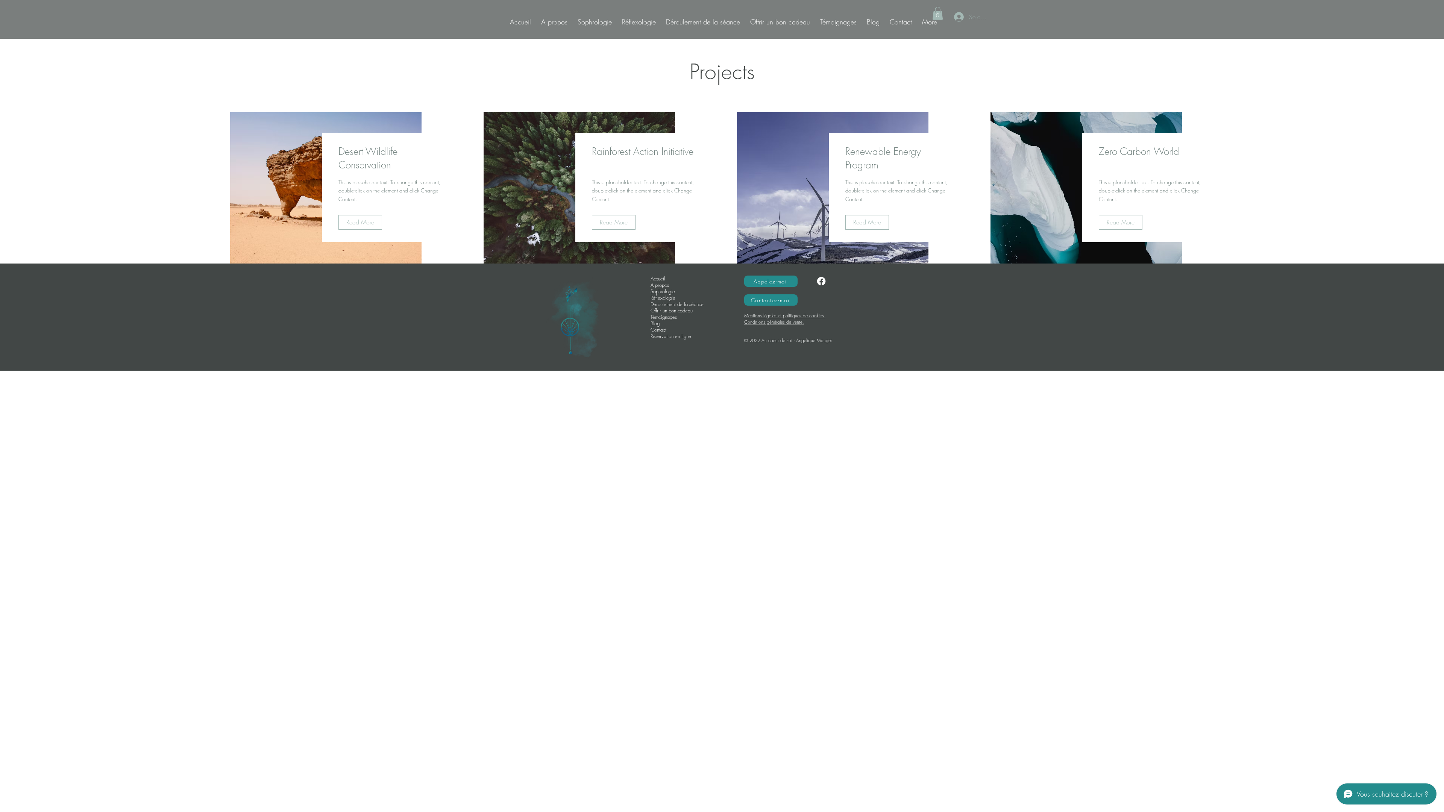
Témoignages (664, 317)
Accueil (658, 279)
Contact (658, 330)
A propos (660, 285)
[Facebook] (821, 281)
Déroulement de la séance (677, 304)
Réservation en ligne (671, 336)
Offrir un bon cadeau (672, 311)
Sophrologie (663, 291)
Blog (655, 323)
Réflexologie (663, 298)
